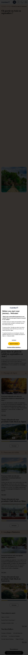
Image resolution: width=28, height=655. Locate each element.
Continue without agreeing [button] (14, 347)
